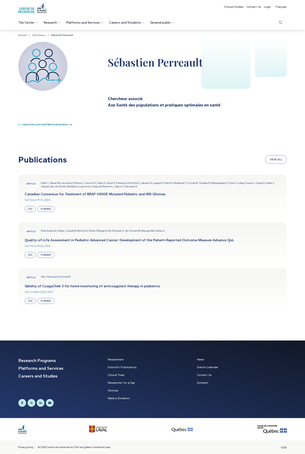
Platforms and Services (83, 22)
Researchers (116, 359)
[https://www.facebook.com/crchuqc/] (22, 403)
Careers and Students (125, 22)
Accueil (22, 35)
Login (267, 6)
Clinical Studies (234, 6)
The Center (26, 22)
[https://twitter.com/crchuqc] (31, 403)
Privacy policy (25, 447)
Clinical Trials (116, 375)
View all (276, 159)
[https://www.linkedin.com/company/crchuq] (40, 403)
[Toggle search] (281, 22)
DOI (30, 208)
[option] (280, 6)
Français (281, 6)
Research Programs (37, 360)
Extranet (202, 382)
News (200, 359)
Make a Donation (119, 398)
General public (160, 22)
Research (50, 22)
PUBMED (46, 208)
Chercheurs (39, 35)
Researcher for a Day (121, 382)
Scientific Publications (122, 367)
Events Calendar (207, 367)
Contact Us (253, 6)
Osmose (113, 390)
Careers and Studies (38, 376)
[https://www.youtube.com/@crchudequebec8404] (50, 403)
